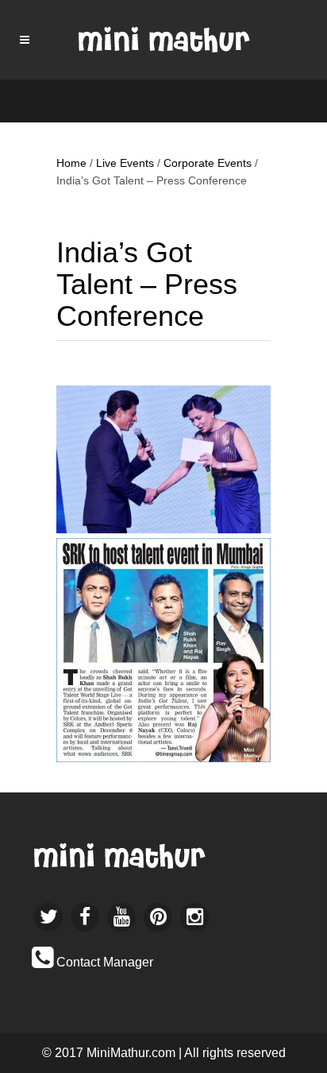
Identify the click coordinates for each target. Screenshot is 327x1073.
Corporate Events (208, 163)
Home (71, 163)
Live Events (125, 163)
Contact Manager (104, 962)
